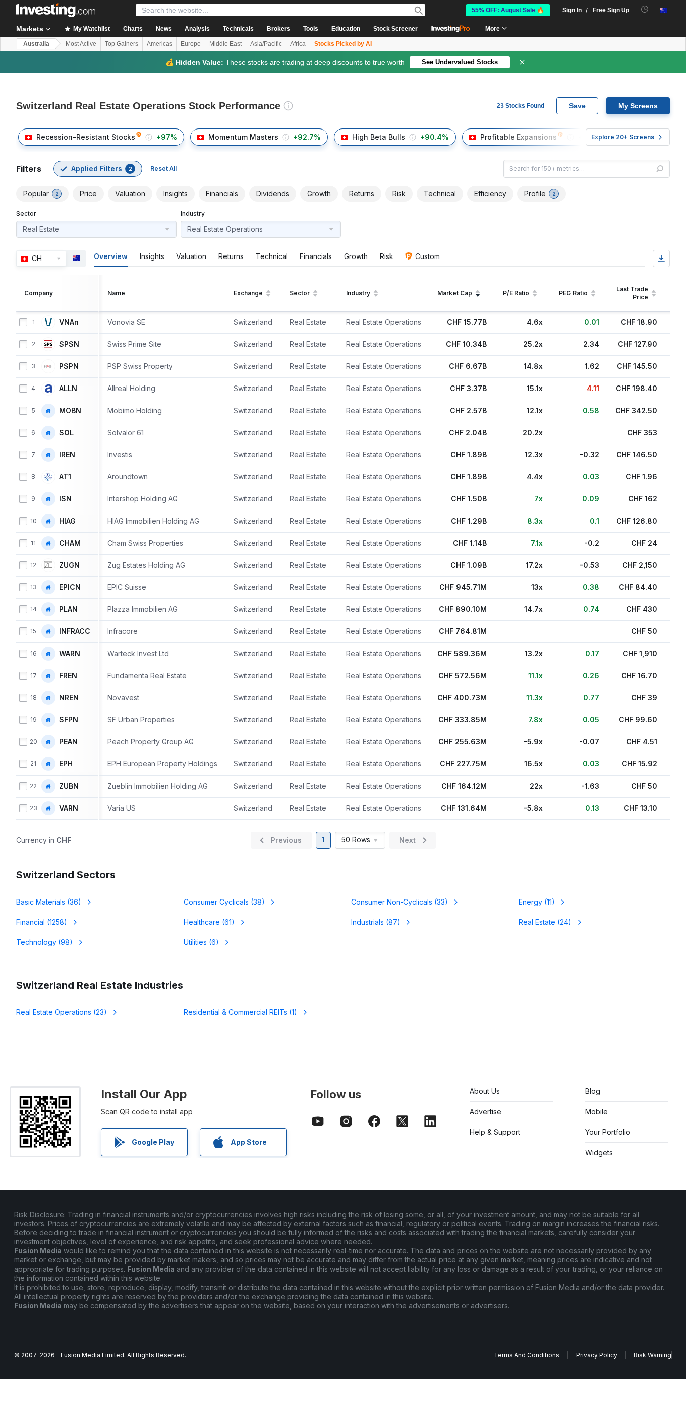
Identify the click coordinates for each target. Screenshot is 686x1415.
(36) (48, 901)
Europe (191, 43)
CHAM (70, 543)
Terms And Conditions (526, 1355)
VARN (68, 808)
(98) (44, 942)
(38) (224, 901)
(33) (399, 901)
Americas (159, 43)
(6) (201, 942)
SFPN (68, 719)
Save (577, 106)
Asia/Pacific (266, 43)
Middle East (225, 43)
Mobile (596, 1111)
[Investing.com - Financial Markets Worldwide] (55, 10)
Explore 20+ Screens (622, 137)
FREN (68, 675)
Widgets (599, 1152)
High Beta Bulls (378, 137)
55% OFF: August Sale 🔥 (508, 10)
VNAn (69, 322)
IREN (67, 454)
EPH (66, 763)
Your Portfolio (607, 1132)
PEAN (68, 741)
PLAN (68, 609)
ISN (65, 498)
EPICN (70, 587)
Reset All (163, 168)
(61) (209, 922)
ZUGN (69, 565)
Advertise (485, 1111)
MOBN (70, 410)
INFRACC (74, 631)
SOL (66, 432)
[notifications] (645, 9)
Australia (36, 43)
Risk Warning (652, 1355)
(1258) (41, 922)
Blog (592, 1091)
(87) (375, 922)
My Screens (638, 106)
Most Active (81, 43)
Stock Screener (395, 28)
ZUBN (69, 786)
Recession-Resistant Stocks (85, 137)
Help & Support (495, 1132)
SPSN (69, 344)
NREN (69, 697)
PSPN (69, 366)
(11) (537, 901)
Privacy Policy (596, 1355)
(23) (61, 1012)
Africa (298, 43)
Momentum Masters (243, 137)
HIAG (67, 521)
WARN (69, 653)
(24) (545, 922)
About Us (485, 1091)
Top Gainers (121, 43)
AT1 (65, 476)
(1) (240, 1012)
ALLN (68, 388)
